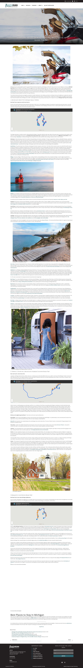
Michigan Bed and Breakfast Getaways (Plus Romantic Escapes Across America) (27, 631)
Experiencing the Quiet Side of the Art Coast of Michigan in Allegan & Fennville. (26, 160)
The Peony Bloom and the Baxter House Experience (22, 634)
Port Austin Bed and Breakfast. (17, 555)
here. (33, 550)
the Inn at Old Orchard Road (57, 530)
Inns (22, 5)
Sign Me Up (41, 626)
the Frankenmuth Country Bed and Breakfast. (34, 293)
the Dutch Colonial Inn (26, 197)
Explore (28, 5)
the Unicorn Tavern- (41, 210)
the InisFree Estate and (40, 159)
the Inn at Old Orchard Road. (37, 197)
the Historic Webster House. (54, 285)
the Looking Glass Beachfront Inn (17, 534)
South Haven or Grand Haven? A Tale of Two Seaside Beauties (23, 635)
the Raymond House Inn (65, 557)
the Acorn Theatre (60, 424)
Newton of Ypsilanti (24, 307)
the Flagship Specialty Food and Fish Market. (40, 429)
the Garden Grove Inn (52, 449)
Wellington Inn (31, 544)
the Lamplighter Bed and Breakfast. (42, 217)
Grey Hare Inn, (20, 544)
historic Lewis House (54, 535)
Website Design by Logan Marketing (71, 666)
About (40, 5)
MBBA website (34, 617)
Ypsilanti (12, 303)
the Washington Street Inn (44, 534)
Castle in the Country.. (49, 159)
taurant (13, 292)
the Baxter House (19, 301)
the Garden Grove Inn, (49, 526)
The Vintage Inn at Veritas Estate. (50, 528)
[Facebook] (74, 1)
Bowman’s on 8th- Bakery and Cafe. (60, 199)
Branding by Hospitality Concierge (39, 666)
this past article (46, 152)
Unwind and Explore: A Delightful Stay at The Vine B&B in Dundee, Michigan (26, 636)
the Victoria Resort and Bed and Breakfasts (26, 153)
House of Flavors (45, 220)
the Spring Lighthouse (55, 543)
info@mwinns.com (13, 661)
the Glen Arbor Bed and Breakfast (53, 266)
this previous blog (62, 538)
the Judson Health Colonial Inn (24, 204)
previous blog (21, 297)
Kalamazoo (19, 136)
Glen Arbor (13, 264)
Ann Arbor (12, 300)
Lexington (12, 295)
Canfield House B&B (43, 540)
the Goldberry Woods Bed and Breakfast (38, 449)
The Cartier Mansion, (21, 217)
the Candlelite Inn (29, 217)
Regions (34, 5)
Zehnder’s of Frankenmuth (22, 292)
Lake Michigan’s (23, 271)
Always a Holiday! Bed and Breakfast (25, 281)
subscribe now (69, 623)
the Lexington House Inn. (20, 558)
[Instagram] (77, 1)
